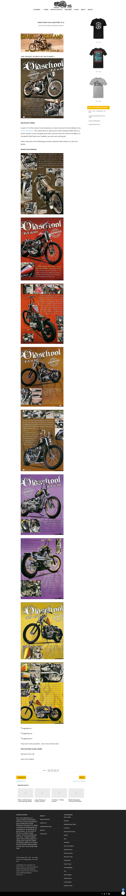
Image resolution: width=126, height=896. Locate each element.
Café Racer (66, 828)
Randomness (67, 860)
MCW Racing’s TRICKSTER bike (75, 800)
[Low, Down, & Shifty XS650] (42, 793)
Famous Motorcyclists (69, 831)
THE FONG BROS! (68, 867)
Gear (65, 838)
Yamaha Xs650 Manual (94, 121)
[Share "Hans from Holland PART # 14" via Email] (57, 770)
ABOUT (83, 9)
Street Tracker (67, 864)
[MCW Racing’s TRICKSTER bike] (76, 793)
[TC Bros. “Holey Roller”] (59, 793)
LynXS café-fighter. (27, 131)
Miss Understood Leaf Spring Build (25, 800)
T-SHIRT (76, 9)
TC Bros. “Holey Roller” (58, 800)
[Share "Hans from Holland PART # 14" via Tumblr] (51, 770)
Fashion (66, 835)
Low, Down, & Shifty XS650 (40, 800)
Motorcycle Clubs (68, 853)
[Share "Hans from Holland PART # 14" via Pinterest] (54, 770)
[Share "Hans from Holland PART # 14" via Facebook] (48, 770)
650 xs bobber (67, 817)
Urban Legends (67, 874)
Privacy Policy (27, 859)
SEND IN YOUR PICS (56, 9)
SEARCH (90, 9)
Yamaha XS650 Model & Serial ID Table (97, 116)
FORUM (46, 9)
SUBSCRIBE (68, 9)
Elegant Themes (26, 894)
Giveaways (66, 842)
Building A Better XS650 (70, 824)
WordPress (40, 894)
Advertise (42, 830)
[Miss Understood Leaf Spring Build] (25, 793)
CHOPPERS (36, 9)
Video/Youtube (67, 878)
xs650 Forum (43, 823)
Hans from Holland (44, 25)
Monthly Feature (58, 25)
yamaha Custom (68, 885)
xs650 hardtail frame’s (94, 124)
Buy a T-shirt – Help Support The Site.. (97, 111)
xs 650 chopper (67, 882)
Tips (65, 871)
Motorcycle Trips (68, 856)
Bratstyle (66, 820)
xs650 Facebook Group (45, 826)
